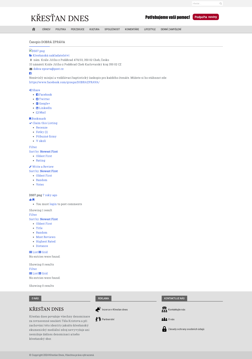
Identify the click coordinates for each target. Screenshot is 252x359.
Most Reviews (45, 237)
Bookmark (38, 118)
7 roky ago (50, 195)
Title (39, 228)
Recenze (41, 127)
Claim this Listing (44, 123)
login (53, 204)
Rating (40, 160)
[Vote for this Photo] (30, 199)
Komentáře (132, 29)
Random (41, 180)
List (35, 252)
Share (36, 90)
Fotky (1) (42, 132)
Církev (46, 29)
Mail (42, 112)
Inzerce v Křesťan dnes (114, 309)
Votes (40, 184)
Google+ (44, 103)
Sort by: (43, 151)
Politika (61, 29)
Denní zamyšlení (171, 29)
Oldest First (44, 156)
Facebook (45, 94)
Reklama (103, 298)
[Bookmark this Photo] (33, 199)
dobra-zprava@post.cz (48, 69)
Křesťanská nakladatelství (50, 55)
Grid (44, 252)
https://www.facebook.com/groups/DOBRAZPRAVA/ (64, 82)
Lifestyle (150, 29)
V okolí (41, 141)
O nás (35, 298)
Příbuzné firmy (46, 136)
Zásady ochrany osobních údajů (186, 329)
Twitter (44, 99)
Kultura (94, 29)
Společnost (112, 29)
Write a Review (43, 166)
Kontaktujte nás (176, 309)
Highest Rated (46, 241)
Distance (42, 246)
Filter (33, 147)
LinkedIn (45, 108)
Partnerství (107, 319)
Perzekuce (77, 29)
